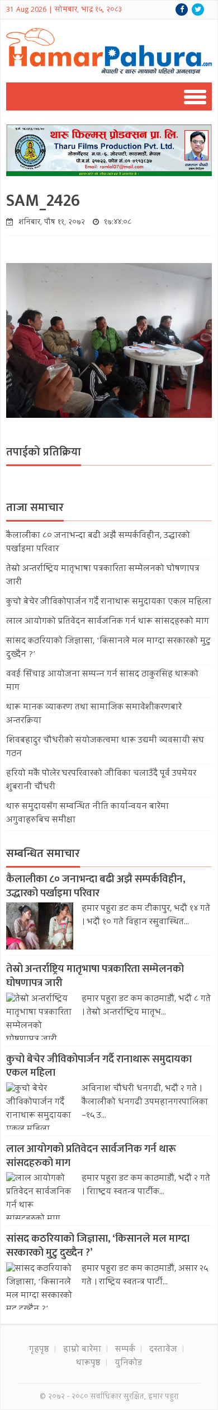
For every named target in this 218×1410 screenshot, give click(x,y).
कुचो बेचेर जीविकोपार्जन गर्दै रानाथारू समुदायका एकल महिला (108, 602)
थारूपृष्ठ (88, 1363)
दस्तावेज (163, 1350)
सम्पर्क (125, 1350)
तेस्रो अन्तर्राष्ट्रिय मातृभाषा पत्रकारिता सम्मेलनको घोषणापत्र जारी (95, 976)
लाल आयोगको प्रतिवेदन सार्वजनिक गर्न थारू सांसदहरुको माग (107, 622)
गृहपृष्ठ (39, 1350)
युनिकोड (128, 1363)
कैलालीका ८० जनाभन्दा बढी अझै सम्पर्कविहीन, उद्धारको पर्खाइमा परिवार (96, 886)
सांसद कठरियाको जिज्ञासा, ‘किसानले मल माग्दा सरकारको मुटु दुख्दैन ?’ (97, 1245)
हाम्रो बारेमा (82, 1350)
